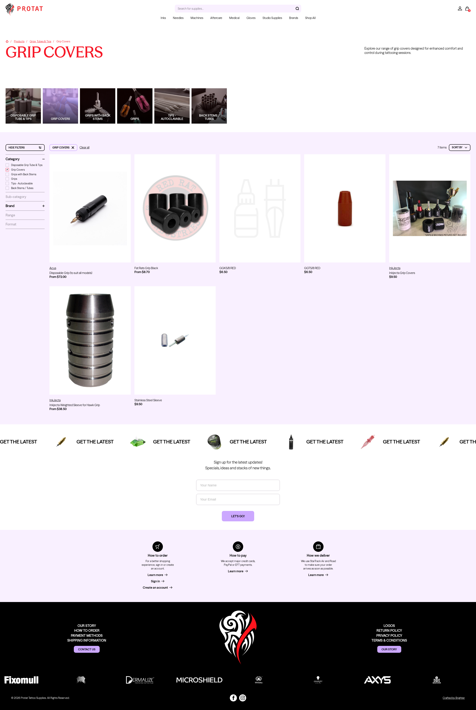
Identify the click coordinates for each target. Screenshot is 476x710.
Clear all (84, 147)
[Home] (7, 41)
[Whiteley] (247, 680)
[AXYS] (366, 680)
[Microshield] (188, 680)
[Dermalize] (128, 680)
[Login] (460, 8)
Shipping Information (86, 640)
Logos (389, 626)
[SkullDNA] (425, 680)
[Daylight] (306, 680)
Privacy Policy (389, 635)
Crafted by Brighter (454, 698)
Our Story (87, 626)
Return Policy (389, 630)
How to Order (86, 630)
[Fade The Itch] (69, 680)
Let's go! (238, 516)
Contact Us (86, 649)
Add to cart (260, 256)
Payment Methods (87, 635)
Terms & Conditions (389, 640)
